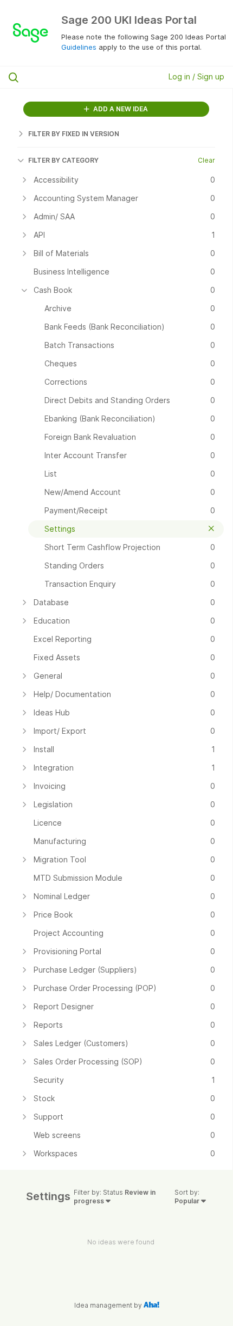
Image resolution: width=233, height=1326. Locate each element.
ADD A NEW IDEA (120, 109)
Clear (206, 160)
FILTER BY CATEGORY (63, 160)
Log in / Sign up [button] (196, 76)
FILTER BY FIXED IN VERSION (73, 134)
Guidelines (78, 47)
